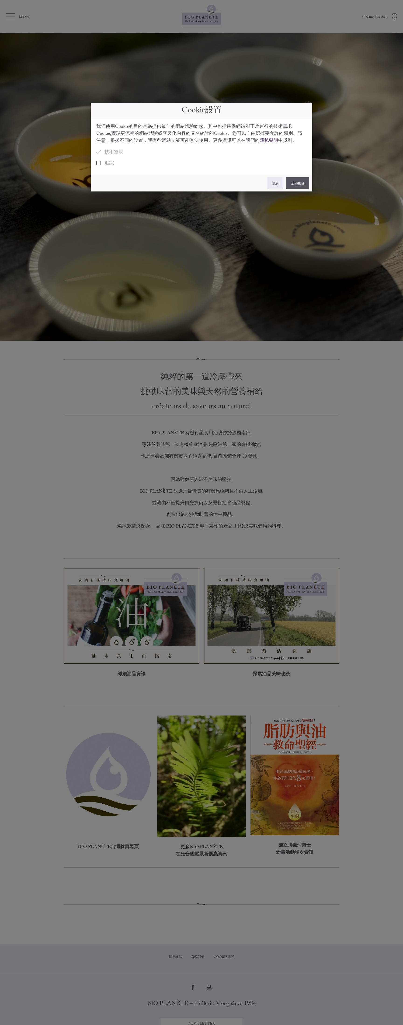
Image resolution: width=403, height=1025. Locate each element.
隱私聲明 (269, 141)
